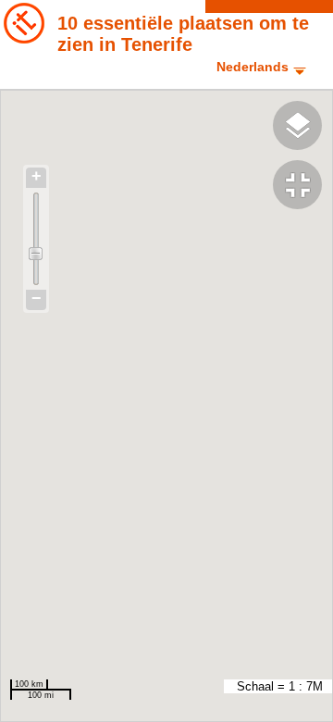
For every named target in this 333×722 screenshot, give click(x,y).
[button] (302, 187)
